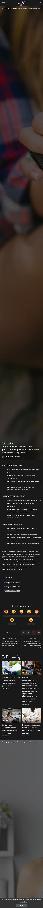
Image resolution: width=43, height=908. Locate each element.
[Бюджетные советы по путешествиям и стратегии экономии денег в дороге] (11, 668)
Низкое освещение (12, 591)
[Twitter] (28, 632)
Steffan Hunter (9, 456)
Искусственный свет (13, 587)
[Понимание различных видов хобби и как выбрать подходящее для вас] (31, 715)
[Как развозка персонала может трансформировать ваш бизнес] (11, 715)
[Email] (39, 632)
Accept (21, 905)
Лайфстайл (7, 443)
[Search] (39, 3)
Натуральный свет (12, 583)
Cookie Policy (24, 902)
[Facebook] (23, 632)
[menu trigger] (4, 3)
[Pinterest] (34, 632)
